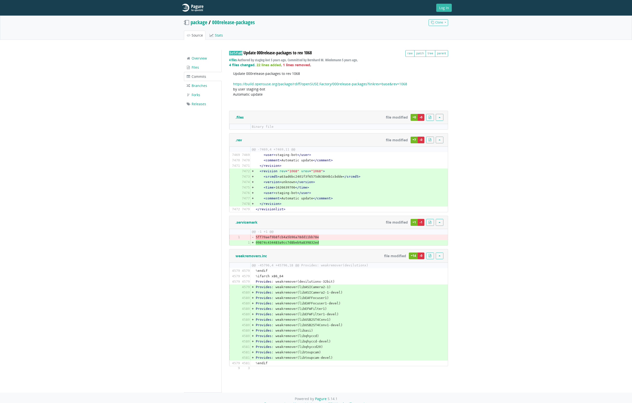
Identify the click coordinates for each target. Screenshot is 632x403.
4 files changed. (242, 65)
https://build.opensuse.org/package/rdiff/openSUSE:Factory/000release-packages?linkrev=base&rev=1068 (320, 84)
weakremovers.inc (251, 256)
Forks (195, 94)
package (199, 22)
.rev (239, 140)
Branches (199, 85)
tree (430, 53)
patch (420, 53)
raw (410, 53)
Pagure (321, 398)
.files (240, 117)
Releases (198, 104)
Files (195, 67)
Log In (444, 7)
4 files (233, 60)
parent (441, 53)
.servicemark (246, 222)
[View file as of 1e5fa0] (430, 117)
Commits (198, 76)
